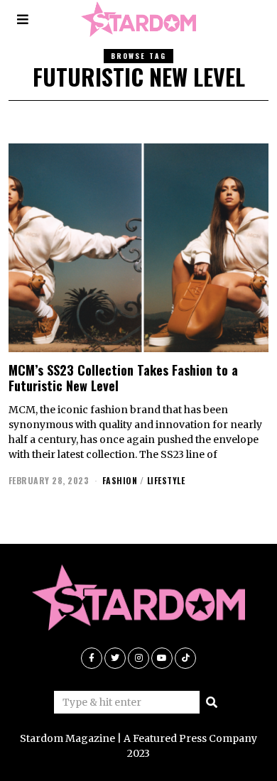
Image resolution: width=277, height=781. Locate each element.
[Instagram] (138, 658)
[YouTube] (162, 658)
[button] (212, 702)
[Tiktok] (185, 658)
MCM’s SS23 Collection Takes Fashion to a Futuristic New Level (123, 377)
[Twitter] (115, 658)
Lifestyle (166, 480)
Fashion (120, 480)
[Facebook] (91, 658)
